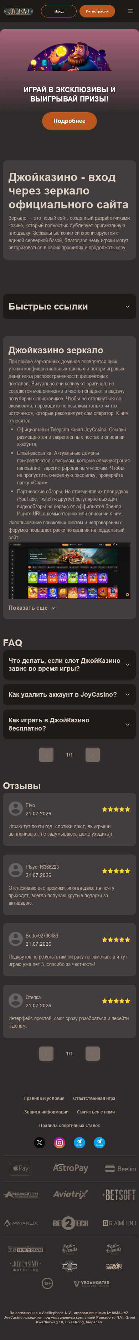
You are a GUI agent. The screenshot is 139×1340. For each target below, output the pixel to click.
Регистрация (97, 11)
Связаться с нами (96, 1112)
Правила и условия (44, 1098)
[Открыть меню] (130, 11)
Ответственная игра (94, 1098)
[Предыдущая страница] (46, 755)
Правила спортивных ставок (69, 1125)
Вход (59, 11)
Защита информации (46, 1112)
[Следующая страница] (93, 755)
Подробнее (69, 121)
